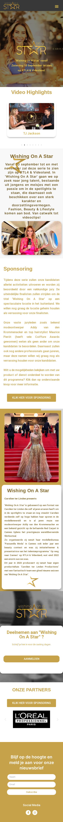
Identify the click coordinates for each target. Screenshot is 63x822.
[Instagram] (34, 812)
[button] (56, 6)
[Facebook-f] (28, 812)
